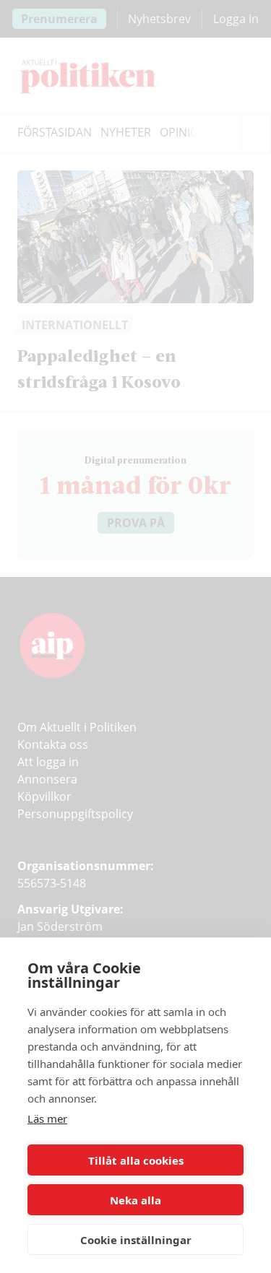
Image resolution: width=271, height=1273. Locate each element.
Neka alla (135, 1200)
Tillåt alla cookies (136, 1160)
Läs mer (47, 1118)
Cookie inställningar (136, 1240)
